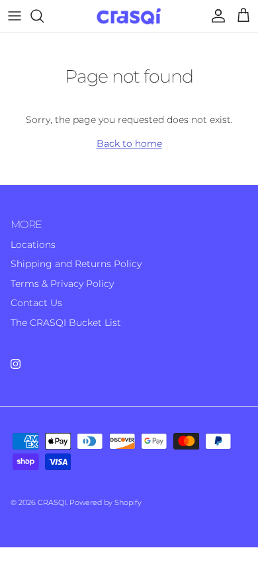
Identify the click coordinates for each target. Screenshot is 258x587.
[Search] (43, 15)
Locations (33, 245)
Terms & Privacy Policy (62, 284)
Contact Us (36, 303)
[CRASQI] (129, 16)
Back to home (129, 143)
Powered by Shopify (105, 502)
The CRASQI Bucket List (66, 323)
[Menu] (14, 15)
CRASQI (52, 502)
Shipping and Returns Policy (76, 264)
